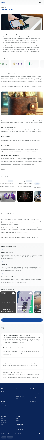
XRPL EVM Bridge (33, 401)
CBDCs (2, 403)
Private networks (4, 407)
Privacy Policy (3, 422)
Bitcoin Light (18, 400)
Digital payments (4, 409)
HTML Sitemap (4, 424)
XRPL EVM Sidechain (20, 391)
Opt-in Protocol (19, 402)
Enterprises (3, 396)
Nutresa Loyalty (33, 397)
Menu (40, 2)
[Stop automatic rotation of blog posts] (3, 316)
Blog (2, 418)
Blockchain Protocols (5, 398)
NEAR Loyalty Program (20, 398)
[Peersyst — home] (5, 2)
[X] (16, 429)
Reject (4, 437)
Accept (10, 437)
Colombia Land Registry (34, 393)
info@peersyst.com (19, 426)
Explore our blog (22, 320)
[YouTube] (18, 429)
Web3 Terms (3, 420)
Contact (17, 420)
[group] (20, 191)
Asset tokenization (4, 405)
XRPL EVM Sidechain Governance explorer (22, 394)
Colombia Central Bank (34, 391)
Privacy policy (38, 433)
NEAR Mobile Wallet (20, 396)
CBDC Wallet (32, 395)
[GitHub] (20, 429)
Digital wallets (3, 411)
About (17, 418)
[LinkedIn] (22, 429)
